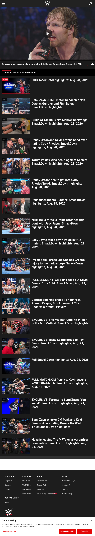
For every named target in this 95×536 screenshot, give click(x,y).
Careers (8, 485)
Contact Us (66, 485)
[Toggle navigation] (3, 3)
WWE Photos (26, 489)
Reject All (84, 531)
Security (65, 489)
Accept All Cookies (67, 531)
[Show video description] (87, 64)
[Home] (47, 3)
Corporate (8, 481)
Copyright (40, 489)
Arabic (7, 502)
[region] (47, 526)
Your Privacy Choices (45, 494)
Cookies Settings (9, 531)
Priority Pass (26, 494)
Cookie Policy (67, 494)
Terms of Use (42, 481)
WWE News (26, 481)
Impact (7, 489)
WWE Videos (26, 485)
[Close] (91, 520)
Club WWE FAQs (68, 481)
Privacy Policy (42, 485)
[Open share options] (92, 64)
